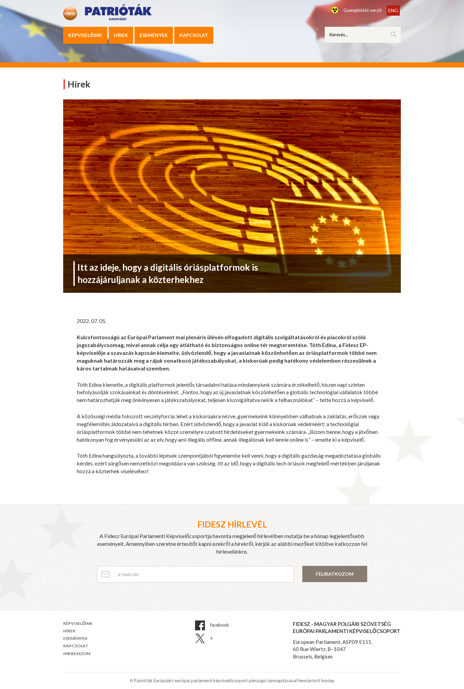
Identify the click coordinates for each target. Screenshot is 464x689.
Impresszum (76, 653)
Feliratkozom (335, 574)
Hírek (121, 35)
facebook (219, 625)
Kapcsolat (193, 35)
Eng (393, 10)
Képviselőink (85, 35)
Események (154, 35)
